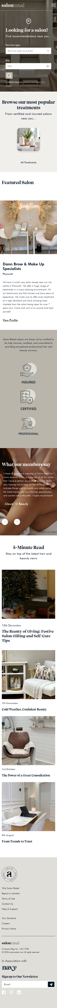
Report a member (11, 893)
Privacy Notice (9, 928)
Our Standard (9, 918)
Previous (41, 322)
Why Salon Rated (10, 888)
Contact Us (7, 903)
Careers (6, 923)
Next (46, 322)
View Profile (10, 320)
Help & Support (10, 909)
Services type (13, 44)
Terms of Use (8, 898)
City (8, 60)
